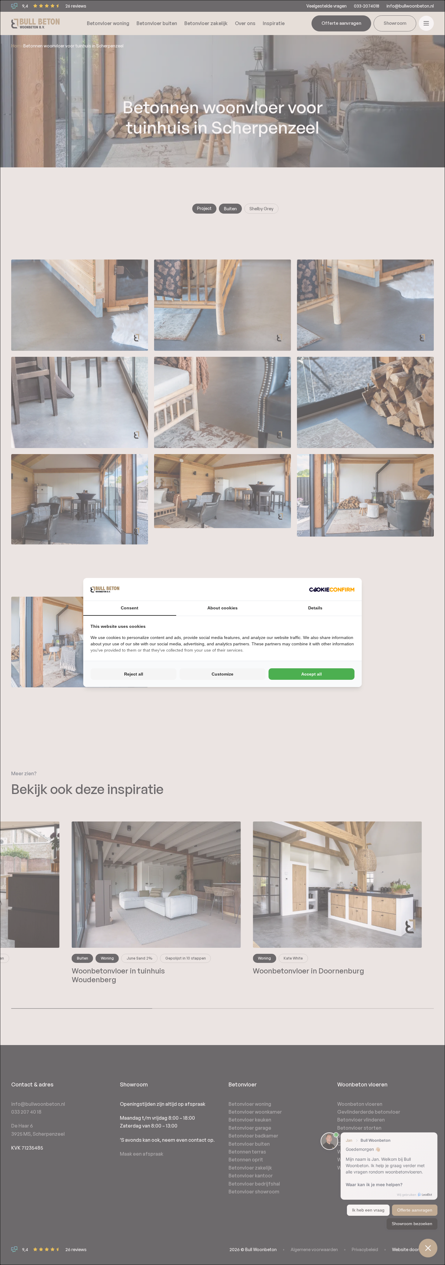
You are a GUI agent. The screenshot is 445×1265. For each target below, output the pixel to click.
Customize (222, 674)
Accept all (311, 674)
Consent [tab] (129, 607)
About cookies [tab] (222, 607)
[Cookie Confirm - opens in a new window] (331, 589)
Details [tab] (315, 607)
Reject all (133, 674)
